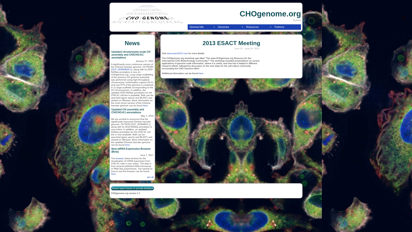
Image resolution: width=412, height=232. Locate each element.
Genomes (223, 27)
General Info (197, 27)
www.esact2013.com (177, 53)
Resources (252, 27)
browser (120, 158)
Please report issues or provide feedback (132, 188)
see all (150, 177)
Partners (279, 27)
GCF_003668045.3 (121, 69)
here (145, 105)
